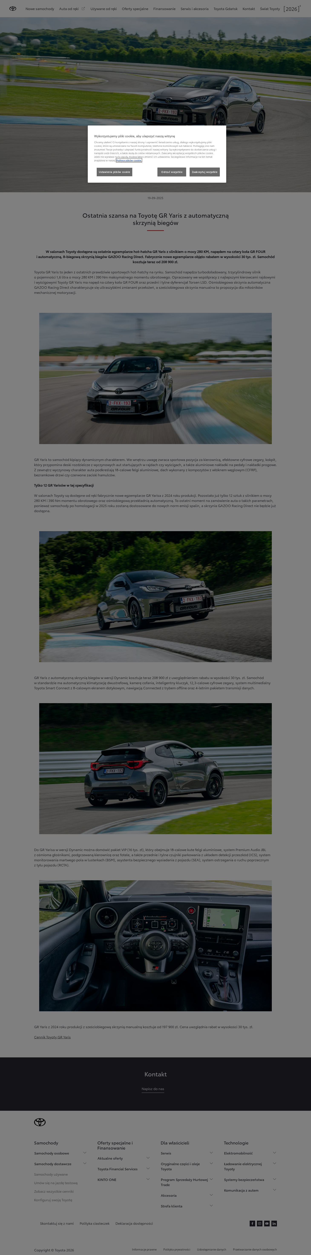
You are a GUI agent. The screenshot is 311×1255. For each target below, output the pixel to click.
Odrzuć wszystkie (171, 171)
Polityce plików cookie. (129, 160)
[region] (157, 154)
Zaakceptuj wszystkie (204, 171)
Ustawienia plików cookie (114, 171)
